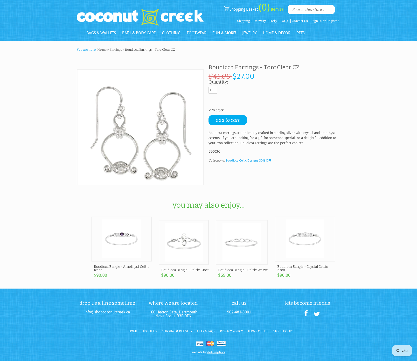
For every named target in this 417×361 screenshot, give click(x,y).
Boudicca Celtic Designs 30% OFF (248, 160)
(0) (264, 7)
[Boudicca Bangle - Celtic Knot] (184, 263)
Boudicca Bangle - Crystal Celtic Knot (302, 268)
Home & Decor (276, 33)
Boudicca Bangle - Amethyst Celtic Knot (121, 268)
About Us (149, 331)
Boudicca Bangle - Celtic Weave (243, 270)
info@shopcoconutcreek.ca (107, 312)
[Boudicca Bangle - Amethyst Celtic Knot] (121, 259)
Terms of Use (258, 331)
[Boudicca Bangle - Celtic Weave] (242, 263)
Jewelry (249, 33)
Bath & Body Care (139, 33)
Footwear (196, 33)
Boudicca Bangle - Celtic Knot (185, 270)
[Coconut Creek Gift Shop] (140, 13)
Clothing (171, 33)
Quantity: (218, 82)
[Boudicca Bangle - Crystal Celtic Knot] (305, 259)
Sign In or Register (325, 21)
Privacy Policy (231, 331)
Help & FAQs (279, 21)
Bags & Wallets (101, 33)
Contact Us (300, 21)
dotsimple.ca (216, 352)
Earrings (116, 49)
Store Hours (283, 331)
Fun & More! (224, 33)
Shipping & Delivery (251, 21)
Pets (301, 33)
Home (102, 49)
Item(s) (276, 9)
